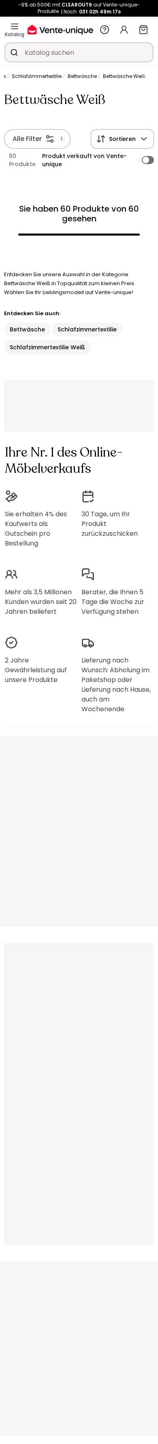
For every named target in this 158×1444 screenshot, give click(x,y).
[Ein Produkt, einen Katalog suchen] (14, 52)
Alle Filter (27, 138)
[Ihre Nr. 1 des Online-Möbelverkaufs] (60, 29)
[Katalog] (14, 26)
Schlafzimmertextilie (37, 76)
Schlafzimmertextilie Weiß (47, 347)
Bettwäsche (82, 76)
